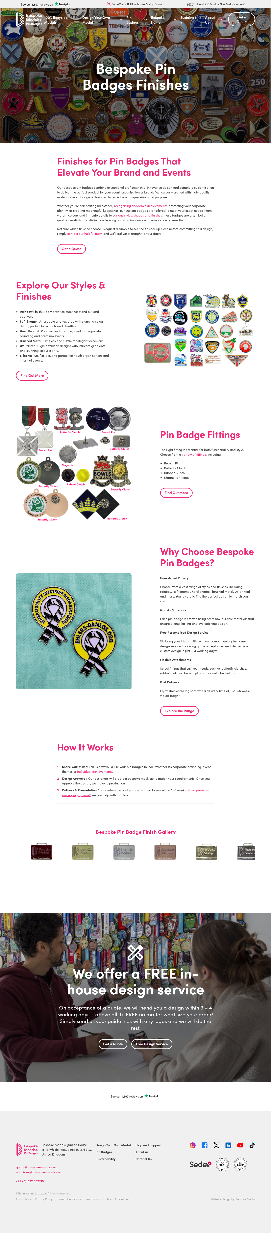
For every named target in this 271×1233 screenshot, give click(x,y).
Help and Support (148, 1145)
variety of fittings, (194, 454)
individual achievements (94, 771)
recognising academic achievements (140, 206)
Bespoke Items (157, 20)
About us (142, 1152)
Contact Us (144, 1159)
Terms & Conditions (68, 1199)
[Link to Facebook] (205, 1146)
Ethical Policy (123, 1199)
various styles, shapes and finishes (137, 215)
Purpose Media (245, 1199)
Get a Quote (71, 248)
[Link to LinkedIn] (228, 1146)
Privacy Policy (43, 1199)
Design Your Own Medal (96, 20)
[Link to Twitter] (216, 1146)
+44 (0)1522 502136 (30, 1181)
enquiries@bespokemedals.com (39, 1172)
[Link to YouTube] (240, 1146)
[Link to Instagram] (193, 1146)
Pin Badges (132, 20)
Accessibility (23, 1199)
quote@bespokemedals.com (37, 1167)
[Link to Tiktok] (252, 1146)
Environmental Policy (98, 1199)
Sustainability (190, 20)
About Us (210, 20)
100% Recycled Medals (56, 20)
